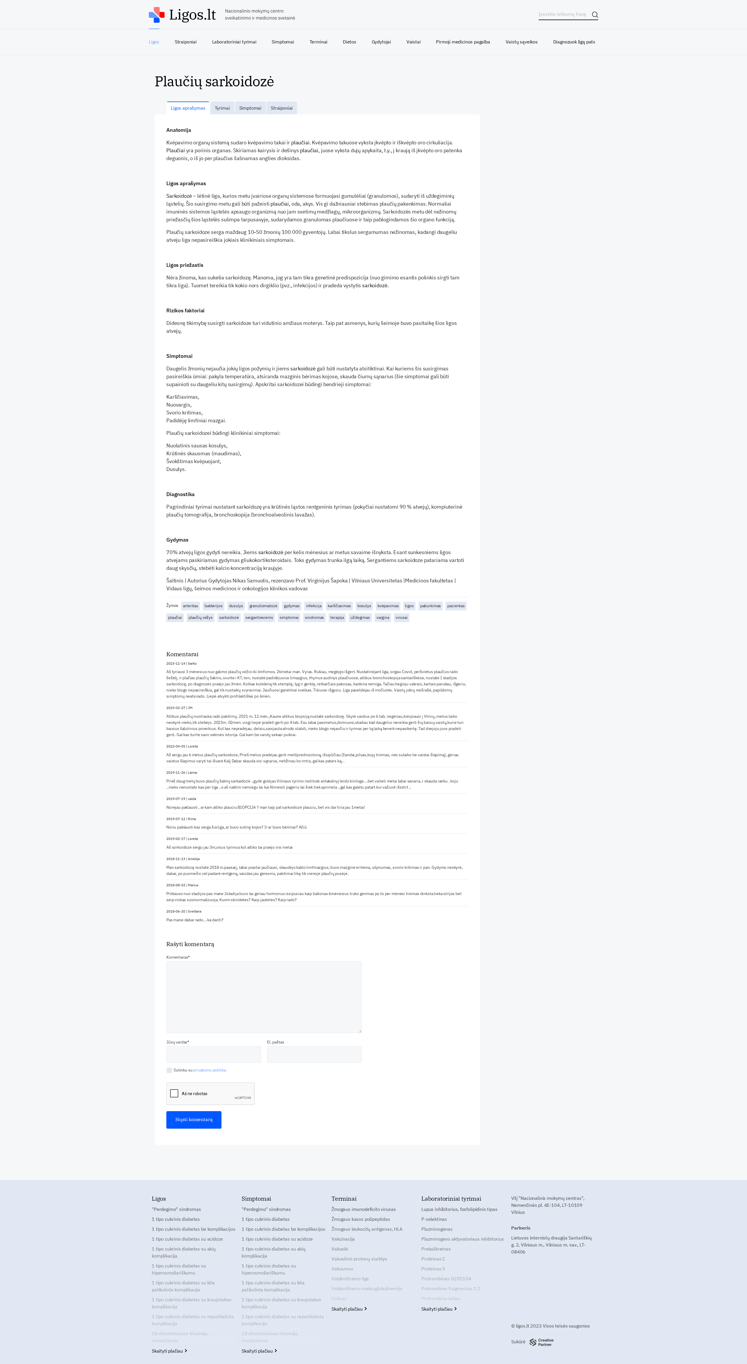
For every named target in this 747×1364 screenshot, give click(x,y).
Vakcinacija (343, 1239)
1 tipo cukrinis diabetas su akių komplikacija (184, 1252)
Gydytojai (381, 42)
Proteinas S (433, 1269)
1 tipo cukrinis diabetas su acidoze (187, 1239)
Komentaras (177, 957)
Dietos (349, 42)
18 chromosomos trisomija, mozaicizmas (180, 1336)
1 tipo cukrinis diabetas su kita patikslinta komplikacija (183, 1286)
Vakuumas (342, 1269)
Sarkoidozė (179, 195)
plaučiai (300, 142)
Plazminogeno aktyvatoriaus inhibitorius (462, 1239)
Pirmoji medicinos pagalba (463, 42)
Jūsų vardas (176, 1042)
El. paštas (275, 1042)
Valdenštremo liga (350, 1278)
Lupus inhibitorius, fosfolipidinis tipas (459, 1209)
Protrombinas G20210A (446, 1278)
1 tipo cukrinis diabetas (176, 1219)
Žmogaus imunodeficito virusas (363, 1209)
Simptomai (283, 42)
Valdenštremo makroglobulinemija (366, 1288)
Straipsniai (186, 42)
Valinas (339, 1298)
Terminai (319, 42)
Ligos (154, 42)
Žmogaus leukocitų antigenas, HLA (366, 1229)
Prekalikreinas (436, 1249)
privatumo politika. (210, 1070)
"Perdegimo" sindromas (176, 1209)
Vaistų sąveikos (522, 42)
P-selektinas (434, 1219)
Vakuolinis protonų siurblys (359, 1259)
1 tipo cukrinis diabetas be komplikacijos (193, 1229)
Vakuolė (339, 1249)
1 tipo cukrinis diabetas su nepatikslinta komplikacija (193, 1320)
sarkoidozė (374, 285)
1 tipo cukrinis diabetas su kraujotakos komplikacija (191, 1303)
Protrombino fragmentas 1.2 (450, 1288)
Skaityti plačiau (168, 1351)
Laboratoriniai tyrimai (234, 42)
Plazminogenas (437, 1229)
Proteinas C (433, 1259)
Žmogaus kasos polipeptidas (360, 1219)
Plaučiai (175, 150)
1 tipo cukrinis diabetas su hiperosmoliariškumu (179, 1269)
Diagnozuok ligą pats (574, 42)
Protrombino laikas (440, 1298)
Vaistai (413, 42)
